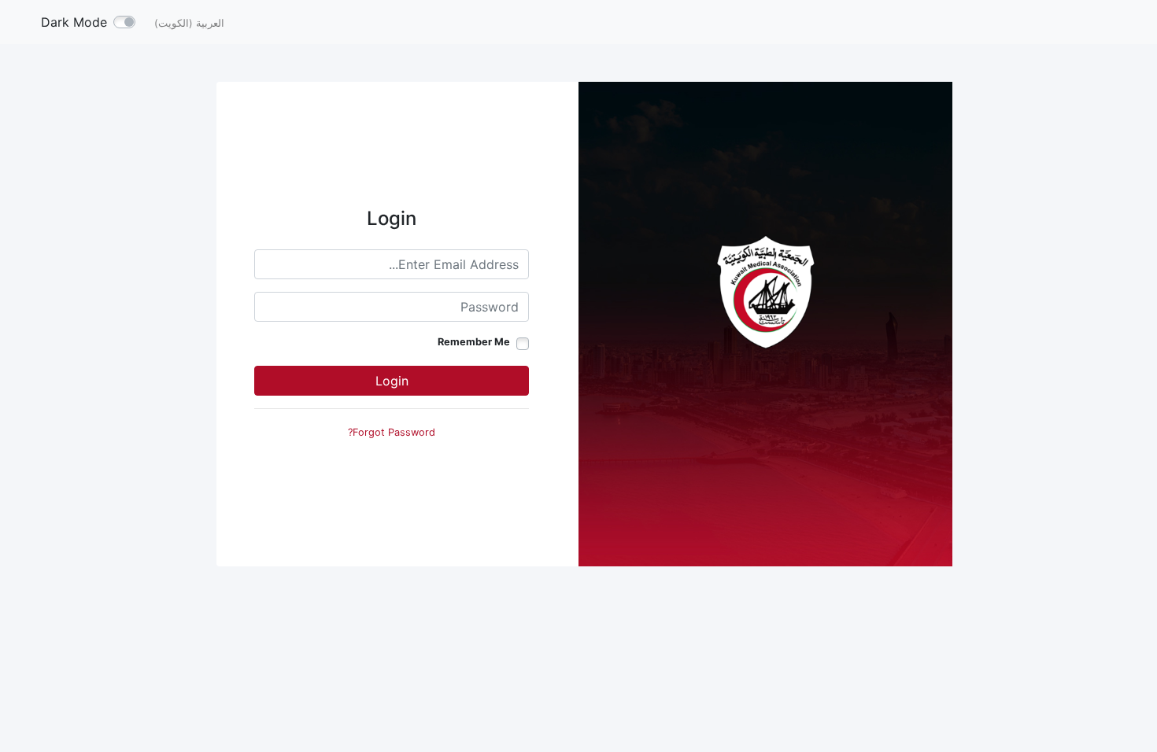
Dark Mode (74, 22)
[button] (189, 22)
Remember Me (474, 342)
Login (391, 381)
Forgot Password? (391, 432)
